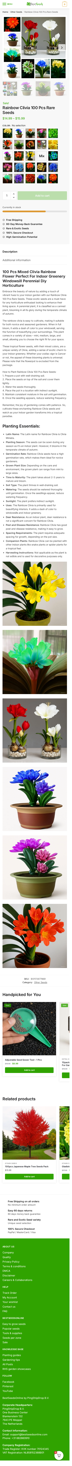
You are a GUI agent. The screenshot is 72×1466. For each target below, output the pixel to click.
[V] (30, 179)
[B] (19, 133)
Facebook (8, 1381)
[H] (30, 145)
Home (5, 12)
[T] (8, 179)
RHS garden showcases (17, 1369)
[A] (8, 133)
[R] (42, 167)
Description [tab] (10, 251)
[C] (30, 133)
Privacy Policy (11, 1261)
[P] (19, 167)
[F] (8, 145)
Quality (7, 1257)
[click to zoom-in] (35, 47)
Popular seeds (11, 1328)
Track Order (10, 1292)
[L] (19, 156)
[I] (42, 145)
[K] (8, 156)
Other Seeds (16, 12)
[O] (8, 167)
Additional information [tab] (16, 260)
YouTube (8, 1391)
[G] (19, 145)
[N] (53, 156)
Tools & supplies (12, 1333)
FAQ (5, 1311)
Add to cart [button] (29, 1070)
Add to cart (42, 195)
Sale (5, 1342)
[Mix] (42, 156)
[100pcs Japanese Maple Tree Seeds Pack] (29, 1133)
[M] (30, 156)
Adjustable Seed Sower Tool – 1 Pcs (23, 1059)
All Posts (8, 1364)
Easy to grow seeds (14, 1324)
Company (8, 1252)
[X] (53, 179)
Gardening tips (11, 1359)
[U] (19, 179)
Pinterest (8, 1386)
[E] (53, 133)
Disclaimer (9, 1275)
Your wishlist (10, 1302)
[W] (42, 179)
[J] (53, 145)
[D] (42, 133)
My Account (10, 1297)
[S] (53, 167)
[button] (13, 194)
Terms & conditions (14, 1266)
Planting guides (12, 1355)
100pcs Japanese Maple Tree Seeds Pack (26, 1166)
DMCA (6, 1270)
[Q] (30, 167)
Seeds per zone (12, 1337)
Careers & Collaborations (17, 1280)
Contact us (9, 1306)
